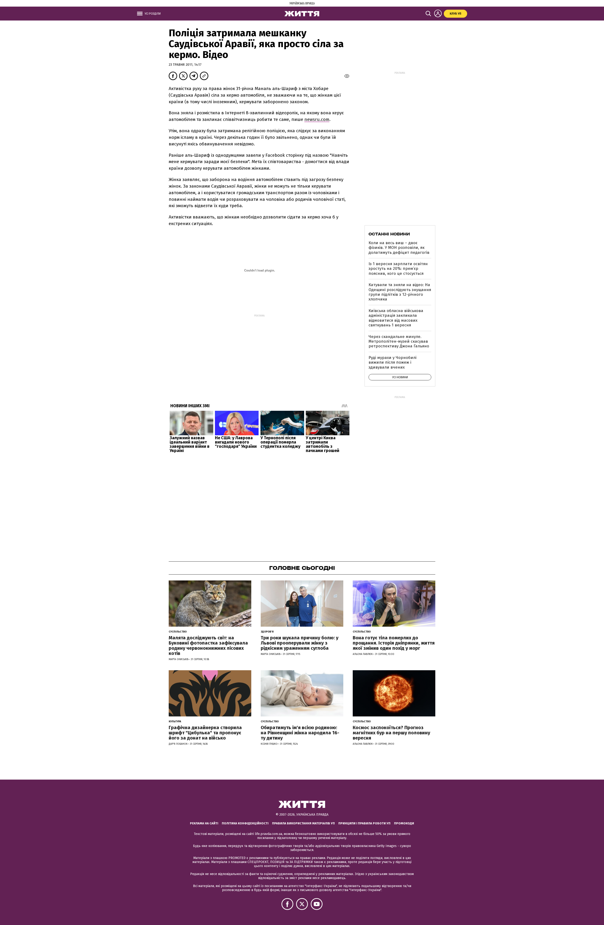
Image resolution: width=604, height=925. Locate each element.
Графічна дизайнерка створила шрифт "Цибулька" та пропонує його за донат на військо (205, 733)
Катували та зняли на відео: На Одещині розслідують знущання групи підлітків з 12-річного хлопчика (400, 292)
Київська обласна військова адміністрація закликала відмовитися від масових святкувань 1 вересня (396, 318)
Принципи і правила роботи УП (364, 823)
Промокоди (404, 823)
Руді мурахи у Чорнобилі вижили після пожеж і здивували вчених (392, 362)
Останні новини (389, 234)
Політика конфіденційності (245, 823)
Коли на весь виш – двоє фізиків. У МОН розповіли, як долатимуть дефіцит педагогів (399, 247)
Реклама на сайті (204, 823)
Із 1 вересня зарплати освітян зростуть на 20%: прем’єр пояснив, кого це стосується (398, 268)
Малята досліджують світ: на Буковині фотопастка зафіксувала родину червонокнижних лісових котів (208, 645)
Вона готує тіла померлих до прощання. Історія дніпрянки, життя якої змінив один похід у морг (394, 643)
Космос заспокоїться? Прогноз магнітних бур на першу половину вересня (391, 733)
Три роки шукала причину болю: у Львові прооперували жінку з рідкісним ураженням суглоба (299, 643)
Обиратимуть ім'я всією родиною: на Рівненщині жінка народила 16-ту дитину (300, 733)
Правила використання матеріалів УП (303, 823)
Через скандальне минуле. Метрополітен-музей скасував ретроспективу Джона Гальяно (399, 341)
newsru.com (316, 119)
